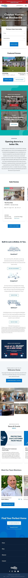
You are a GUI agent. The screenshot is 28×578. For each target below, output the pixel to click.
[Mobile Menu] (26, 6)
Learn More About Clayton (14, 380)
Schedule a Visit (14, 527)
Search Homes (14, 44)
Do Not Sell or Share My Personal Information (18, 576)
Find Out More (14, 322)
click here (15, 351)
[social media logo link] (9, 571)
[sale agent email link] (19, 499)
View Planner (14, 124)
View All (14, 428)
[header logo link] (4, 5)
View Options (14, 295)
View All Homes (8, 79)
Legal (4, 576)
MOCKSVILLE (20, 5)
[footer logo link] (14, 567)
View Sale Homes (19, 79)
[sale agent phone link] (21, 499)
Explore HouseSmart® (14, 268)
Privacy (8, 576)
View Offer (14, 105)
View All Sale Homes (14, 226)
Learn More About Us (8, 504)
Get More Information (14, 523)
